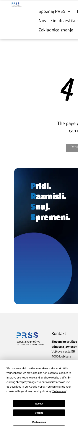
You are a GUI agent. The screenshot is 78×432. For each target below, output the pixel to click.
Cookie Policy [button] (37, 386)
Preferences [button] (59, 391)
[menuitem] (54, 11)
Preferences (39, 422)
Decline (39, 412)
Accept (39, 403)
